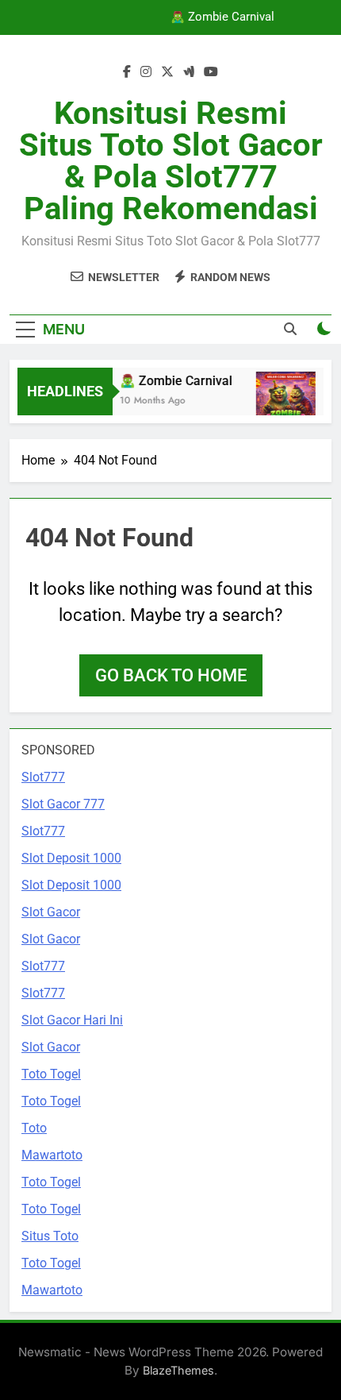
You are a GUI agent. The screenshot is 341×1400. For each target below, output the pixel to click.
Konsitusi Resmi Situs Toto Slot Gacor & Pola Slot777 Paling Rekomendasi (171, 160)
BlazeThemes (178, 1370)
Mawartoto (51, 1155)
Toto (34, 1128)
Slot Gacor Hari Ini (72, 1020)
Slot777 (43, 777)
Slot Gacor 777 (63, 804)
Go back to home (171, 675)
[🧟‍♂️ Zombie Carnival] (284, 401)
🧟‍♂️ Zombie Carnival (222, 17)
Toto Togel (51, 1074)
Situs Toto (50, 1236)
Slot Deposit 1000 (71, 858)
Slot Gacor (50, 912)
